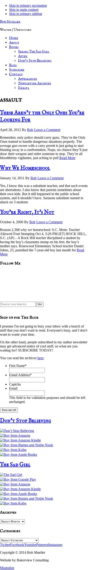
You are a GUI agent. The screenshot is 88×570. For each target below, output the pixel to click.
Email (13, 388)
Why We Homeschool (25, 168)
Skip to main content (23, 10)
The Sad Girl (15, 464)
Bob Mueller (10, 21)
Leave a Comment (47, 130)
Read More (67, 158)
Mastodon (7, 568)
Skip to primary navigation (28, 5)
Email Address (20, 375)
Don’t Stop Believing (25, 420)
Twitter (5, 545)
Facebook (17, 545)
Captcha (15, 384)
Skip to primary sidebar (25, 14)
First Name (18, 366)
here (40, 358)
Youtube (30, 545)
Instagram (55, 545)
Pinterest (42, 545)
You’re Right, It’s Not (27, 212)
